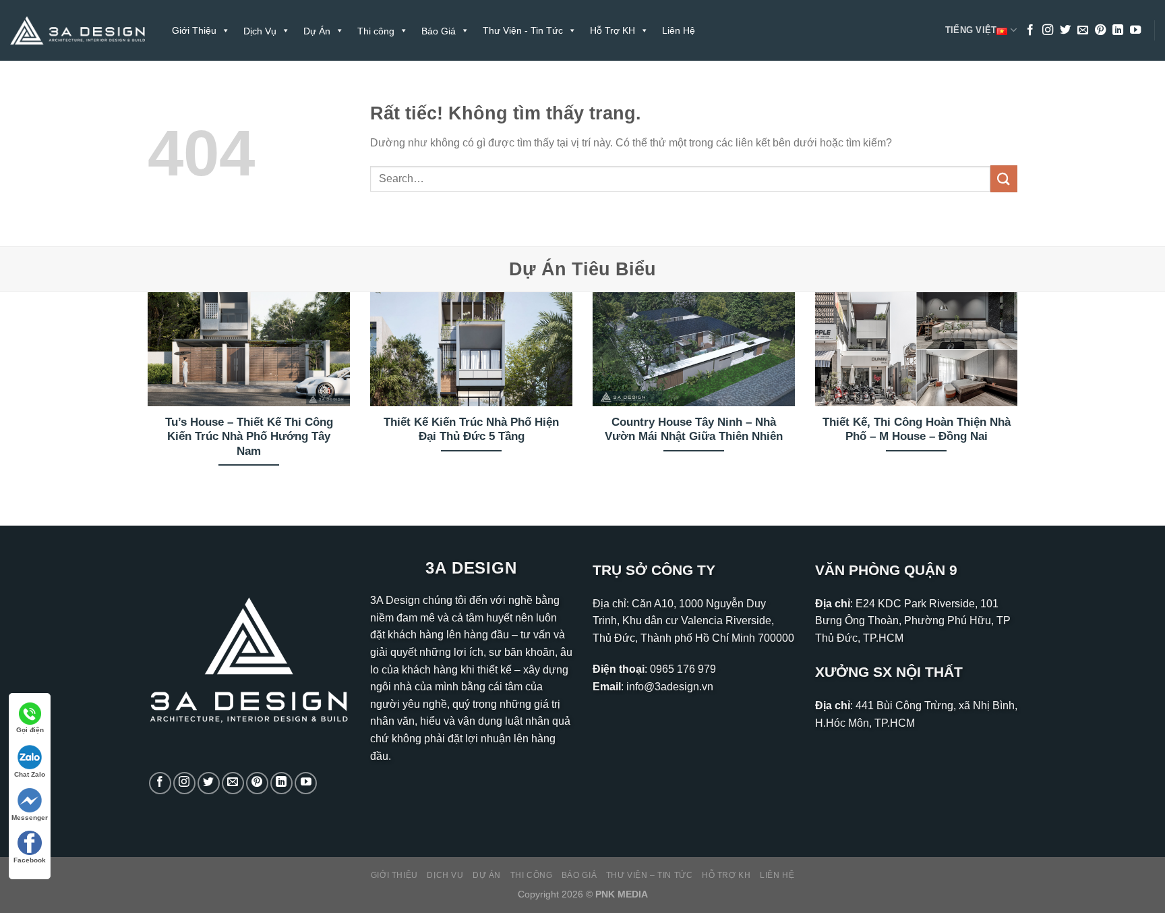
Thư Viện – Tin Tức (649, 875)
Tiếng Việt (971, 30)
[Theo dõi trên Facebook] (1030, 30)
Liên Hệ (678, 30)
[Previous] (145, 397)
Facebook (29, 860)
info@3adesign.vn (669, 686)
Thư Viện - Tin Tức (523, 30)
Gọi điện (30, 730)
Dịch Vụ (445, 875)
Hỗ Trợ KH (612, 30)
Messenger (29, 817)
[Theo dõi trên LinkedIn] (1117, 30)
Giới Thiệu (194, 30)
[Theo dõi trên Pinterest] (1100, 30)
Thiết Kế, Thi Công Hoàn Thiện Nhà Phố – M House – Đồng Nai (917, 429)
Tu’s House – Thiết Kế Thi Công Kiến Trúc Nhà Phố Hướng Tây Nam (249, 437)
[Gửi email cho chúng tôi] (1082, 30)
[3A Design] (77, 30)
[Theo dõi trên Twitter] (1065, 30)
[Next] (1020, 397)
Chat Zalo (29, 774)
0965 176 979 (683, 669)
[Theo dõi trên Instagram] (1047, 30)
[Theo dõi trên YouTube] (1135, 30)
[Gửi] (1003, 178)
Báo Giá (579, 875)
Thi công (531, 875)
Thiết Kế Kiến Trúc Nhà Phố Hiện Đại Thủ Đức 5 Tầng (471, 429)
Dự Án (487, 875)
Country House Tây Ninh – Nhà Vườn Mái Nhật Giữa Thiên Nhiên (694, 429)
